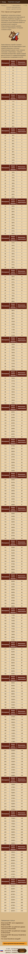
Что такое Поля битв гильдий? (11, 939)
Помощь (3, 5)
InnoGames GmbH (19, 949)
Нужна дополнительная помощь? (14, 943)
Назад (3, 2)
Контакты (8, 950)
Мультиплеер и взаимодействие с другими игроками (16, 7)
